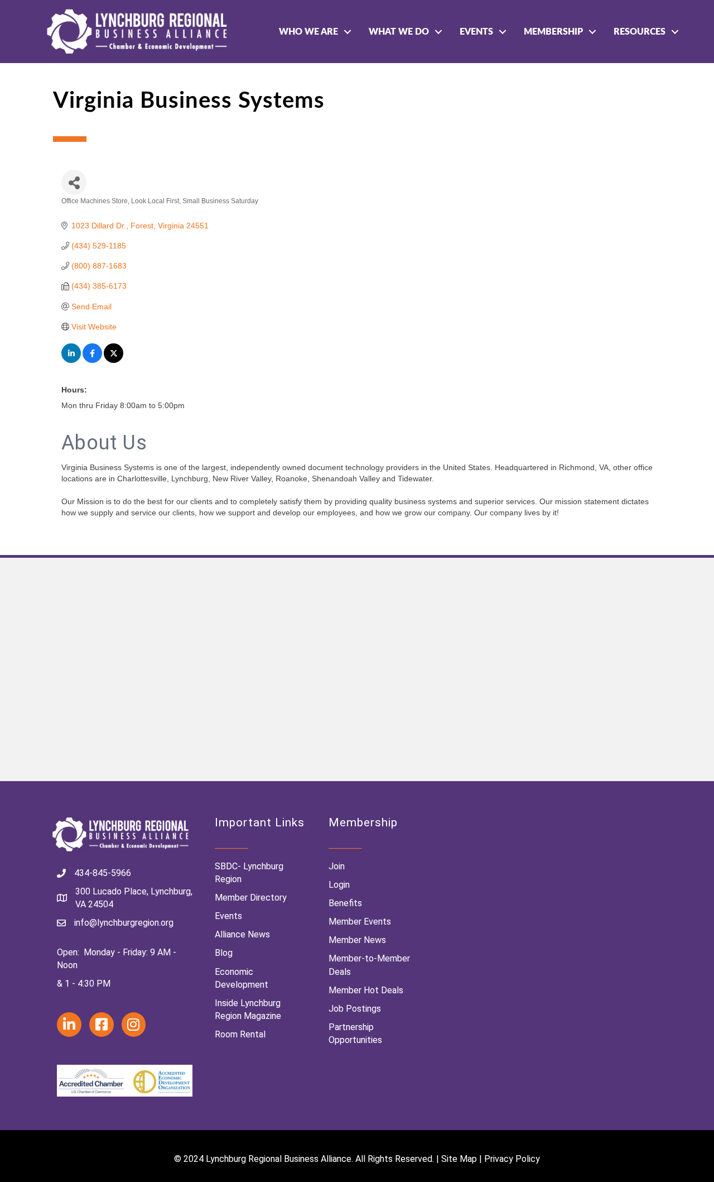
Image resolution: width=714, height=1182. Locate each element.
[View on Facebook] (92, 360)
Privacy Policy (512, 1159)
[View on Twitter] (113, 360)
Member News (357, 940)
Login (339, 884)
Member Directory (251, 897)
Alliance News (242, 934)
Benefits (345, 903)
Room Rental (240, 1034)
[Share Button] (73, 182)
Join (337, 866)
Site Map (459, 1159)
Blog (224, 952)
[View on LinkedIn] (71, 360)
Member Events (360, 921)
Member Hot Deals (366, 990)
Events (476, 31)
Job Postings (355, 1008)
